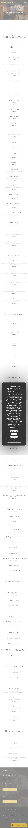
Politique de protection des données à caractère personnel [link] (14, 439)
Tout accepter (14, 431)
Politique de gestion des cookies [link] (14, 442)
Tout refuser (14, 434)
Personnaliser (14, 436)
